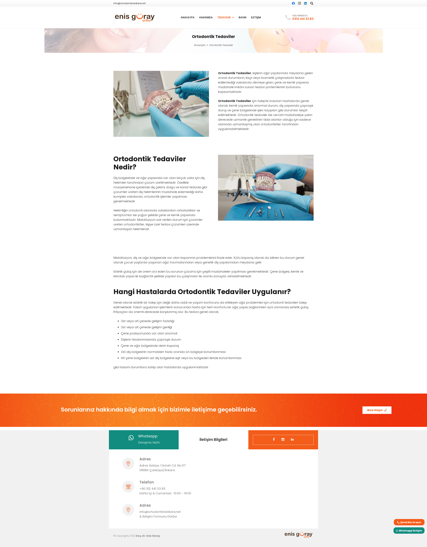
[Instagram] (299, 3)
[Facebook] (293, 3)
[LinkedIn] (305, 3)
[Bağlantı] (134, 17)
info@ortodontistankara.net (160, 512)
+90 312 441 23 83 (152, 489)
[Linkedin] (292, 440)
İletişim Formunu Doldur (159, 516)
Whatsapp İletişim (410, 530)
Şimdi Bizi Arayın (410, 522)
